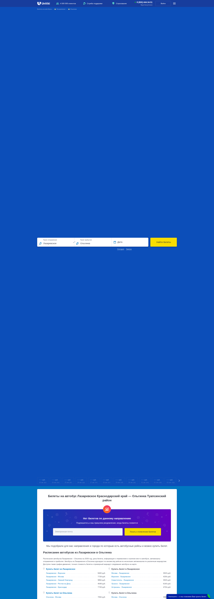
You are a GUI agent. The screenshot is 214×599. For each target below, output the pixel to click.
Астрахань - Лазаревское (121, 587)
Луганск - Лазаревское (120, 584)
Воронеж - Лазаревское (121, 577)
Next (179, 481)
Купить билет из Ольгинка (59, 593)
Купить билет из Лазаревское (60, 569)
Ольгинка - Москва (53, 597)
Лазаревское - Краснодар (56, 587)
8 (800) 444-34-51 (144, 2)
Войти (163, 3)
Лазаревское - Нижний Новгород (59, 580)
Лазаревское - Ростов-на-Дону (58, 584)
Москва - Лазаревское (120, 573)
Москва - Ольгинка (119, 597)
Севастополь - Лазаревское (122, 580)
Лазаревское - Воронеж (55, 573)
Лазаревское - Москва (55, 577)
